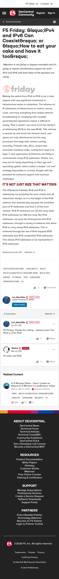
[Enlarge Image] (29, 87)
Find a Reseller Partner (29, 515)
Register (41, 12)
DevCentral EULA (29, 440)
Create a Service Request (29, 496)
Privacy (41, 552)
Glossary (29, 465)
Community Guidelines (29, 437)
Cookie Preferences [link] (29, 567)
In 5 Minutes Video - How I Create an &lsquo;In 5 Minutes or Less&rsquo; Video (33, 384)
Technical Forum (29, 428)
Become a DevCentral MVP (29, 446)
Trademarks (20, 552)
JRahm (14, 348)
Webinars (29, 471)
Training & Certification (29, 477)
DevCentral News (29, 425)
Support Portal (29, 502)
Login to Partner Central (29, 524)
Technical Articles (13, 22)
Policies (31, 552)
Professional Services (29, 493)
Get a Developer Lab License (30, 443)
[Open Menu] (54, 22)
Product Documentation (29, 459)
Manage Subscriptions (29, 490)
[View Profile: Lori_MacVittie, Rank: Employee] (6, 300)
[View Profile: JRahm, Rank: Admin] (6, 350)
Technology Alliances (29, 518)
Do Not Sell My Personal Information (29, 562)
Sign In (51, 12)
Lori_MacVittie (18, 297)
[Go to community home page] (21, 13)
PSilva (14, 389)
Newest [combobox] (50, 314)
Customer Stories (29, 468)
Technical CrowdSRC (29, 434)
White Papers (29, 462)
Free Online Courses (29, 474)
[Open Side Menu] (4, 13)
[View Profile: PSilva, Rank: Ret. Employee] (6, 386)
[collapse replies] (29, 319)
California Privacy (30, 557)
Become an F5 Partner (29, 521)
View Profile (19, 304)
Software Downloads (29, 499)
